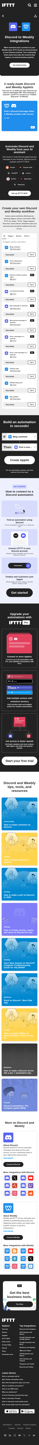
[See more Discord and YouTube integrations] (27, 1177)
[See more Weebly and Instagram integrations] (11, 1266)
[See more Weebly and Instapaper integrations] (27, 1266)
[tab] (4, 236)
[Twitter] (24, 1435)
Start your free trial (19, 761)
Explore (6, 1326)
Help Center (6, 1341)
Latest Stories (9, 1373)
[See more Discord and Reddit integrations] (27, 1193)
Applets (5, 1335)
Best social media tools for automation (16, 1404)
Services (5, 1329)
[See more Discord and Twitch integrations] (27, 1185)
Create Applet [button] (19, 460)
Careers (17, 1424)
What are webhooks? (9, 1392)
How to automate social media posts (15, 1401)
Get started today (19, 65)
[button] (35, 5)
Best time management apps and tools (15, 1382)
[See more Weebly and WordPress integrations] (11, 1258)
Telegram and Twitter (27, 1364)
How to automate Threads (11, 1398)
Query (14, 279)
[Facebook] (5, 1435)
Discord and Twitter (26, 1367)
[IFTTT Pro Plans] (32, 275)
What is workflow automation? (13, 1385)
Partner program (29, 1424)
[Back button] (3, 15)
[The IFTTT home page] (8, 5)
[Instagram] (15, 1435)
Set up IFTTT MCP (20, 193)
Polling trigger (16, 249)
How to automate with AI (10, 1376)
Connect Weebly (13, 1237)
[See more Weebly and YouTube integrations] (27, 1251)
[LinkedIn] (10, 1435)
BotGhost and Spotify (27, 1347)
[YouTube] (19, 1435)
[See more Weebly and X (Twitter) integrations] (27, 1258)
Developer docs (7, 1354)
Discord (11, 37)
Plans (4, 1351)
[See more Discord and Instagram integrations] (11, 1193)
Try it (32, 254)
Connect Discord (13, 1164)
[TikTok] (29, 1435)
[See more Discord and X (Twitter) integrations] (11, 1177)
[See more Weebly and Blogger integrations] (11, 1251)
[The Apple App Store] (12, 1411)
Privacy (20, 1428)
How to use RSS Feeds (10, 1389)
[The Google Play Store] (27, 1411)
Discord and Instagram (28, 1329)
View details (10, 254)
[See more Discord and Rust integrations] (11, 1185)
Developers (7, 1424)
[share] (35, 15)
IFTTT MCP (6, 1338)
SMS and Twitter (25, 1350)
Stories (4, 1332)
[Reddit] (34, 1435)
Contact (12, 1428)
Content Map (6, 1345)
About (28, 1428)
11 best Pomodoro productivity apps (15, 1395)
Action (14, 341)
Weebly (28, 37)
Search (4, 1348)
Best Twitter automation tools (12, 1379)
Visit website (8, 1158)
